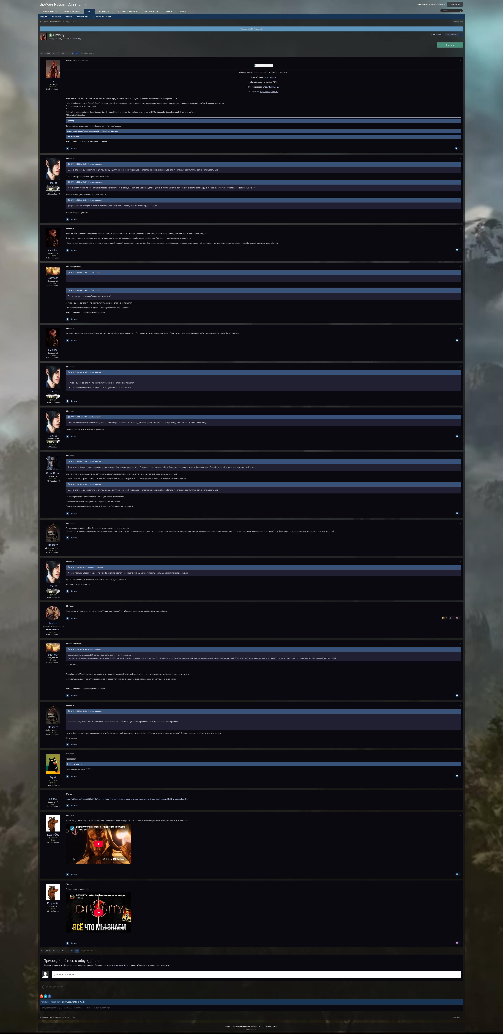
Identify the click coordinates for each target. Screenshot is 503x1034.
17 (72, 53)
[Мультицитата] (67, 148)
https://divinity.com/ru (269, 92)
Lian (56, 38)
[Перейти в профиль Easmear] (53, 271)
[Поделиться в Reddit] (41, 996)
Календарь (56, 16)
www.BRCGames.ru (72, 11)
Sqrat (53, 777)
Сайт (89, 11)
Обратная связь (270, 1026)
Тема (226, 1026)
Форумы (43, 16)
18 (76, 53)
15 (63, 53)
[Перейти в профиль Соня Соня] (53, 463)
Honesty (53, 544)
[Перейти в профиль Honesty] (53, 532)
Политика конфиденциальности (246, 1026)
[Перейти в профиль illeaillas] (53, 237)
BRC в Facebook (151, 11)
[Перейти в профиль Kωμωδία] (53, 823)
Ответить (450, 45)
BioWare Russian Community (63, 4)
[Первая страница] (41, 53)
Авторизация (438, 34)
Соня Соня (52, 473)
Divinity (78, 38)
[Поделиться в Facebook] (49, 996)
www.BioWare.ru (50, 11)
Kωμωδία (53, 834)
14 (58, 53)
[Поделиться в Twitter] (45, 996)
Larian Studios (270, 77)
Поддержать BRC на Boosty (252, 29)
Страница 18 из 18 (88, 53)
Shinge (53, 798)
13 (53, 53)
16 (67, 53)
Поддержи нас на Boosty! (127, 11)
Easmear (91, 164)
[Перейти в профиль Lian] (43, 36)
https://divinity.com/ (271, 87)
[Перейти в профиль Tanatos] (53, 169)
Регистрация (455, 4)
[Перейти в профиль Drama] (53, 613)
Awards (182, 11)
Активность (104, 11)
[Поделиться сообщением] (460, 61)
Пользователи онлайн (102, 16)
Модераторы (82, 16)
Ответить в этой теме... (66, 974)
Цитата (74, 149)
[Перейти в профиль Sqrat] (53, 764)
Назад (47, 53)
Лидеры (168, 11)
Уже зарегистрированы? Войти (431, 4)
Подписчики (451, 35)
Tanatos (52, 182)
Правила (69, 16)
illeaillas (53, 250)
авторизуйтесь (122, 965)
